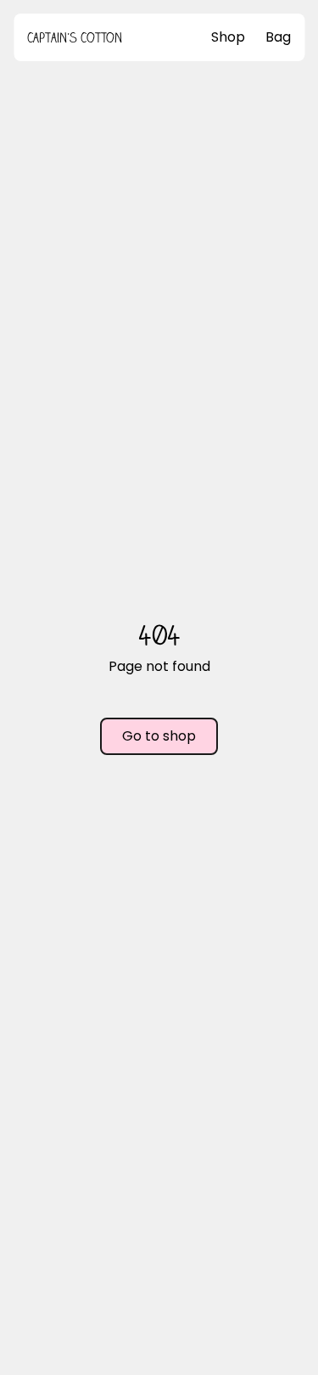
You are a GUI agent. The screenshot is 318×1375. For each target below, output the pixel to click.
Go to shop (159, 736)
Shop (228, 37)
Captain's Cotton (74, 37)
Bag (278, 37)
